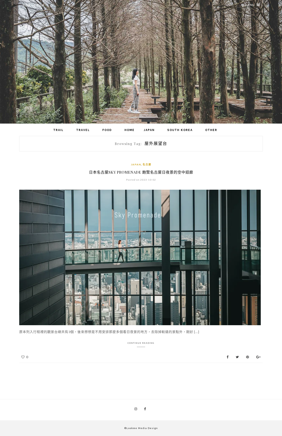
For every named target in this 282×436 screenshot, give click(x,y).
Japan (149, 130)
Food (107, 130)
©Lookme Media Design (141, 428)
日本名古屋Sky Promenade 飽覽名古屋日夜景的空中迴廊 (141, 172)
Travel (83, 130)
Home (129, 130)
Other (211, 130)
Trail (58, 130)
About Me (248, 5)
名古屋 (147, 164)
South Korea (180, 130)
